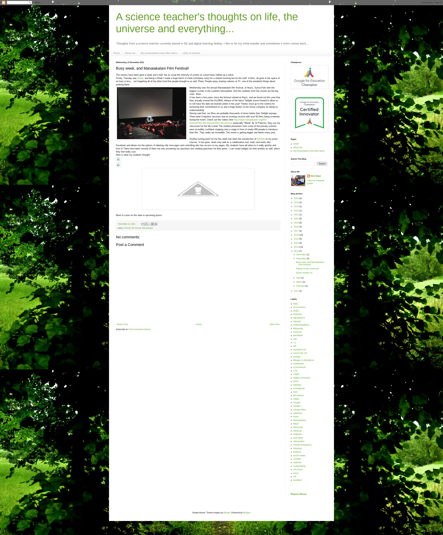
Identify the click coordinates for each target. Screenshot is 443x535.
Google (296, 402)
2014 (296, 243)
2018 (296, 227)
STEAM (296, 459)
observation (298, 441)
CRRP (296, 374)
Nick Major (316, 176)
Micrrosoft (297, 427)
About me (130, 53)
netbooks (297, 434)
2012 (296, 251)
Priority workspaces (302, 445)
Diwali (140, 78)
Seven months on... (305, 273)
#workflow (298, 335)
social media (299, 455)
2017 (296, 231)
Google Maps (299, 409)
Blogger (246, 512)
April (298, 278)
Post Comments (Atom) (139, 329)
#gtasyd (297, 321)
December (301, 254)
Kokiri (296, 416)
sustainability (299, 466)
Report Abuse (299, 494)
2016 (296, 235)
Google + (297, 406)
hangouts (297, 413)
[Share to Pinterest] (156, 224)
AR (294, 346)
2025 (296, 198)
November (301, 258)
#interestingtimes (301, 325)
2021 (296, 214)
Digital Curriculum (301, 378)
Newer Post (122, 324)
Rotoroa (297, 452)
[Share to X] (149, 224)
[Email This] (142, 224)
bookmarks (298, 363)
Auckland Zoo (299, 349)
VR (294, 476)
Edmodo (261, 139)
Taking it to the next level (307, 268)
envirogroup (299, 388)
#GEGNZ (297, 314)
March (299, 282)
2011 (296, 291)
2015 (296, 239)
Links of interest (191, 53)
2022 (296, 210)
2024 (296, 202)
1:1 (294, 342)
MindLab (297, 431)
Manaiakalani (147, 228)
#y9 (295, 339)
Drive (295, 381)
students (297, 462)
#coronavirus (299, 307)
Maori (296, 423)
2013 (296, 247)
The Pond (297, 469)
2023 (296, 206)
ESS (295, 392)
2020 (296, 218)
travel (296, 473)
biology (296, 357)
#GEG (296, 311)
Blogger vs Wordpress (303, 360)
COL (295, 371)
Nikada (227, 512)
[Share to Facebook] (152, 224)
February (300, 286)
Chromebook (299, 367)
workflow (297, 480)
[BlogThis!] (146, 224)
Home (116, 53)
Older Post (274, 324)
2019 (296, 223)
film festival (136, 228)
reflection (297, 448)
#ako (295, 304)
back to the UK (300, 353)
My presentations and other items (159, 53)
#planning (298, 328)
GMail (296, 399)
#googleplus (299, 318)
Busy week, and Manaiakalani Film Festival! (310, 263)
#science (297, 332)
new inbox (298, 438)
